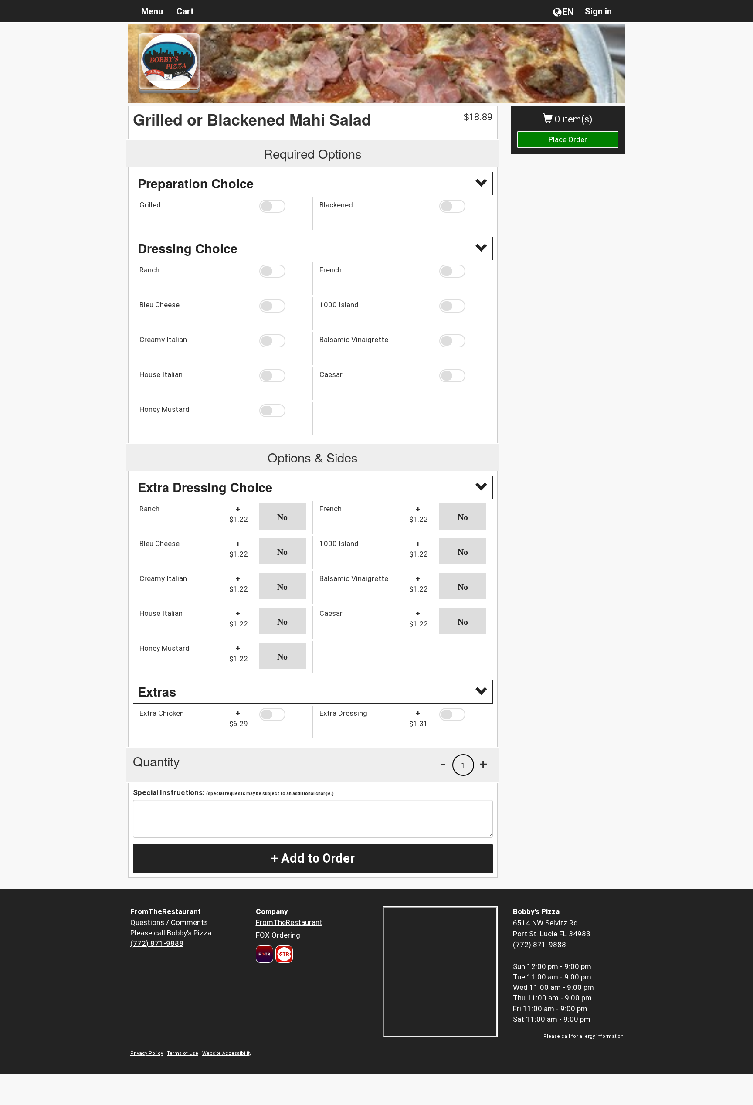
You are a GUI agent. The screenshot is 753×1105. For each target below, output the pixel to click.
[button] (282, 206)
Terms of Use (182, 1053)
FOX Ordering (278, 935)
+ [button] (483, 763)
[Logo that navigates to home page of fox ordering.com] (283, 954)
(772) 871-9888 (156, 943)
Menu (152, 11)
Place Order (568, 139)
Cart (185, 11)
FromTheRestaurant (289, 922)
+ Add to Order (313, 858)
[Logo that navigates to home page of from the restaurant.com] (264, 954)
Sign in (598, 11)
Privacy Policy (146, 1053)
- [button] (443, 763)
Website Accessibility (226, 1053)
